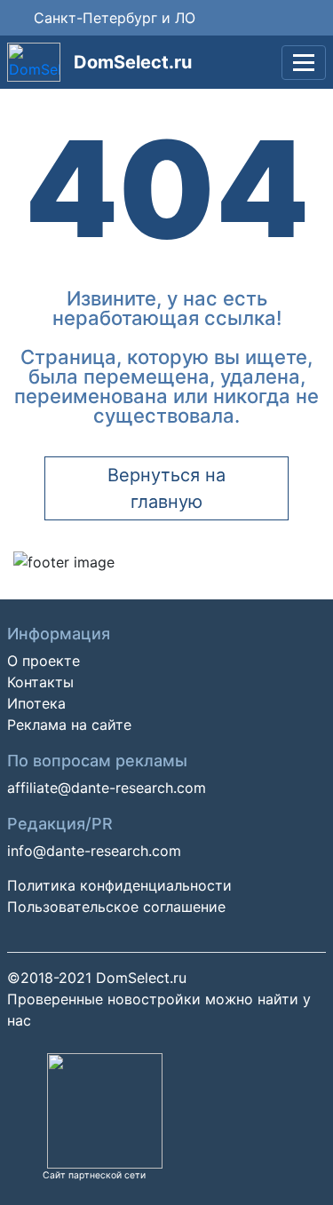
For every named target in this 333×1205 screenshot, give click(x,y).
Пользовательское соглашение (116, 907)
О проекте (43, 661)
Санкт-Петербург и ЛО (114, 18)
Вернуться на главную (166, 488)
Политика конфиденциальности (119, 885)
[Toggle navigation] (303, 62)
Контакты (40, 682)
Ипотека (36, 703)
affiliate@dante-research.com (106, 788)
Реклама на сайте (69, 724)
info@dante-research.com (94, 851)
